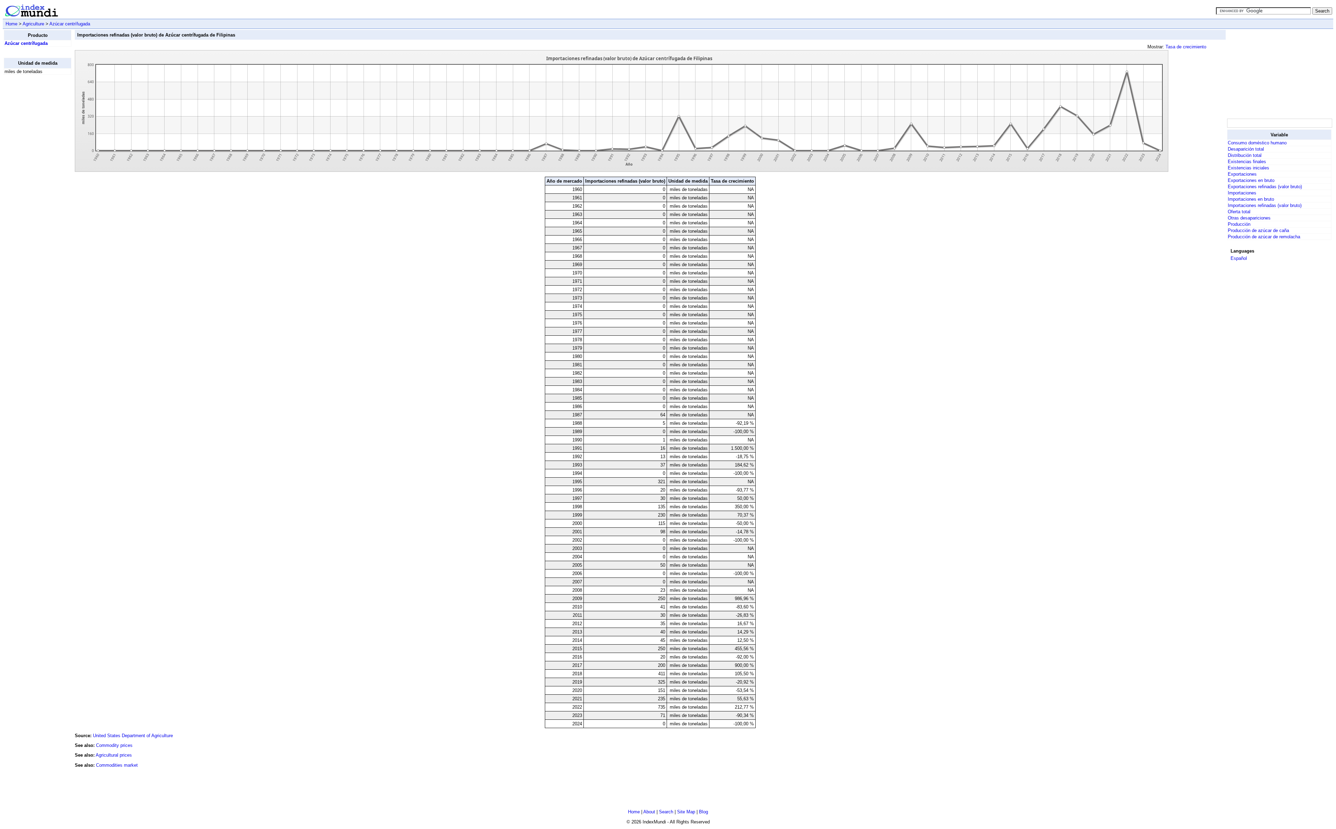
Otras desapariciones (1249, 218)
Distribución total (1245, 155)
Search (666, 811)
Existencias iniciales (1248, 167)
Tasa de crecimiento (1186, 46)
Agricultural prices (114, 755)
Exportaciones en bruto (1251, 180)
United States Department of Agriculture (133, 735)
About (649, 811)
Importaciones (1242, 193)
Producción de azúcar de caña (1258, 230)
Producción (1239, 224)
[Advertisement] (31, 184)
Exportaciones (1242, 174)
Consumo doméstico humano (1257, 142)
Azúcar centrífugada (69, 23)
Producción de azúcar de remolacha (1264, 236)
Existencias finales (1247, 161)
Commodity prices (114, 745)
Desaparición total (1246, 149)
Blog (703, 811)
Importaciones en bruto (1251, 199)
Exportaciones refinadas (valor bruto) (1265, 186)
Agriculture (33, 23)
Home (11, 23)
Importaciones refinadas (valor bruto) (1265, 205)
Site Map (686, 811)
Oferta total (1239, 211)
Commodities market (117, 765)
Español (1239, 258)
